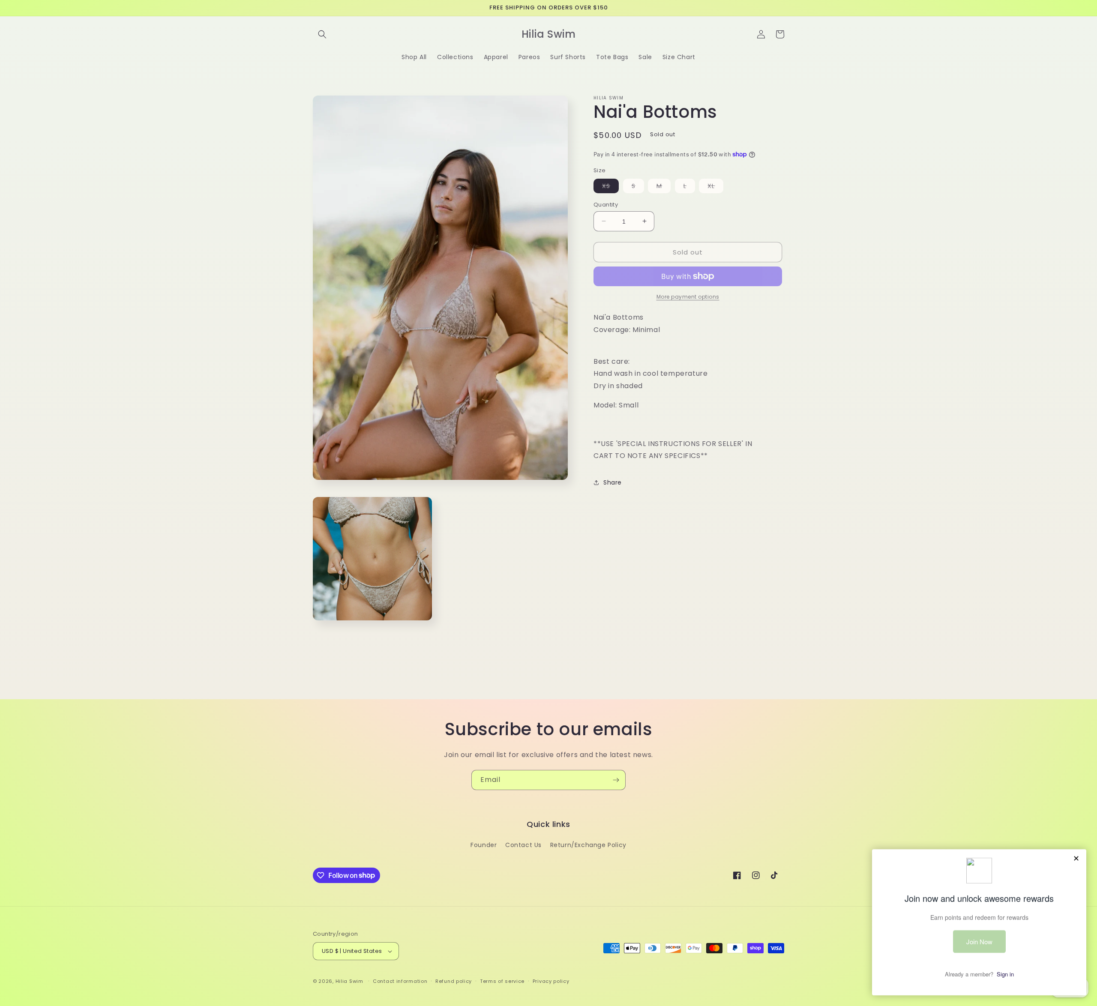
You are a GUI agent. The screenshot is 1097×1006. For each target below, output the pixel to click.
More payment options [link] (687, 296)
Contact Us (523, 845)
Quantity (605, 204)
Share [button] (612, 482)
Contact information (400, 981)
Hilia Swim (349, 981)
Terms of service (502, 981)
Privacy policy (551, 981)
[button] (322, 34)
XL (715, 187)
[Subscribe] (615, 780)
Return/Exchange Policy (588, 845)
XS (610, 187)
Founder (484, 845)
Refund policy (453, 981)
